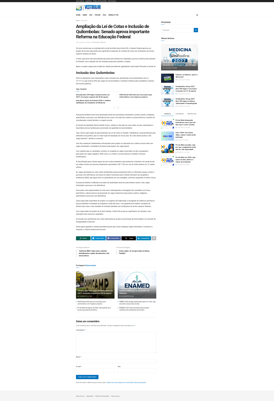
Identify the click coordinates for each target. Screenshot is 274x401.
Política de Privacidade (100, 1)
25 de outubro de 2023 (83, 42)
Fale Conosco (112, 1)
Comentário (81, 330)
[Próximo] (118, 107)
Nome (79, 357)
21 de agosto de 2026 (170, 68)
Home (78, 15)
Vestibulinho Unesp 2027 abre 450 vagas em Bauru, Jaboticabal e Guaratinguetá (186, 101)
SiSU (104, 15)
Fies (90, 15)
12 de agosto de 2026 (127, 296)
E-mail (79, 366)
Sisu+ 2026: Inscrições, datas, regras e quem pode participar (186, 135)
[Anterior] (114, 107)
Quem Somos (80, 1)
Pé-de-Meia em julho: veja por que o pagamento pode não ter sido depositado (186, 147)
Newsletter (113, 15)
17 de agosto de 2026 (85, 296)
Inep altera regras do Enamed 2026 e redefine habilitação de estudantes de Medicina (134, 290)
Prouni (97, 15)
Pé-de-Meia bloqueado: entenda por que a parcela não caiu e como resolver (185, 122)
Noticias (103, 42)
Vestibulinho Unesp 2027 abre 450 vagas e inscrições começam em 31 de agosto (186, 89)
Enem (85, 15)
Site (119, 366)
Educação (84, 20)
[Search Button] (196, 30)
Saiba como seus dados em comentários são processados (126, 382)
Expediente (88, 1)
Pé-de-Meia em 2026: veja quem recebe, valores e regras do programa (185, 159)
